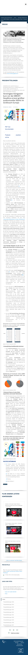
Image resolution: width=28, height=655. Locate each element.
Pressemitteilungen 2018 (8, 622)
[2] (11, 200)
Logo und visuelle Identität (10, 591)
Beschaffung (19, 644)
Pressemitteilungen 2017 (8, 625)
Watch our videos (15, 633)
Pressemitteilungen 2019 (8, 620)
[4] (6, 481)
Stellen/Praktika (19, 645)
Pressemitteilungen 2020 (8, 617)
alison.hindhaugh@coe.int (12, 73)
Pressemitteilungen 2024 (8, 607)
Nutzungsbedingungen (18, 641)
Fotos (6, 593)
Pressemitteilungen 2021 (8, 614)
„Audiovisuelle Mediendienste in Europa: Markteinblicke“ (14, 219)
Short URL (5, 484)
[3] (6, 479)
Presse (3, 599)
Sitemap (22, 642)
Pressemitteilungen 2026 (8, 602)
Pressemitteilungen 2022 (8, 612)
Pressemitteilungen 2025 (8, 604)
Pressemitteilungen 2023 (8, 609)
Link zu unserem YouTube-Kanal (14, 560)
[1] (19, 186)
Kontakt (16, 642)
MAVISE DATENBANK (9, 461)
